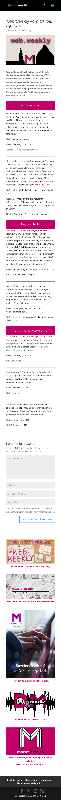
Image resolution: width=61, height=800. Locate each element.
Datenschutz (31, 780)
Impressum (46, 780)
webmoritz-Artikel (43, 185)
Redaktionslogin (14, 780)
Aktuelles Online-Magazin (29, 783)
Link (36, 150)
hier (31, 350)
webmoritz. (15, 30)
